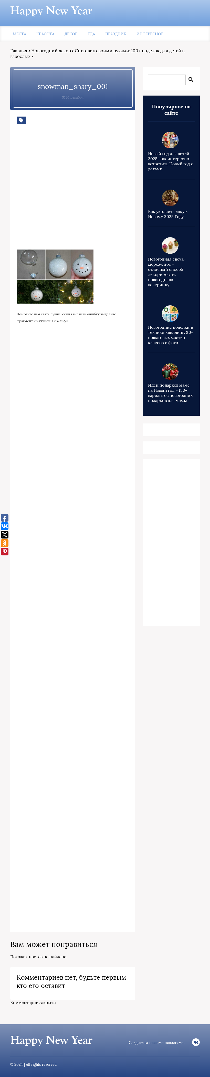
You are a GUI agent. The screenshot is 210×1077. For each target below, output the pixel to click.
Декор (71, 34)
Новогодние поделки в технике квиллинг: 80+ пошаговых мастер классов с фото (170, 335)
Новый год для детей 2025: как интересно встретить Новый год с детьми (170, 161)
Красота (45, 34)
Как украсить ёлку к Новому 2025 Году (168, 214)
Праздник (116, 34)
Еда (91, 34)
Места (19, 34)
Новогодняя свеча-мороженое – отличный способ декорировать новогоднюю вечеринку (167, 271)
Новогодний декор (51, 51)
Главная (18, 51)
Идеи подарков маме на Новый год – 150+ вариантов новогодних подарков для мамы (170, 392)
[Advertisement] (91, 191)
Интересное (149, 34)
